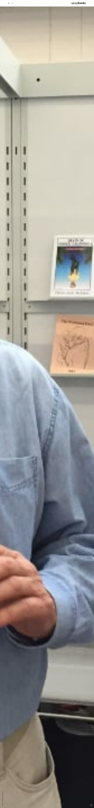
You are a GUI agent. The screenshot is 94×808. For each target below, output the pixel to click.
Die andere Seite (2, 799)
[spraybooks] (78, 3)
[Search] (13, 3)
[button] (9, 3)
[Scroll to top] (91, 805)
